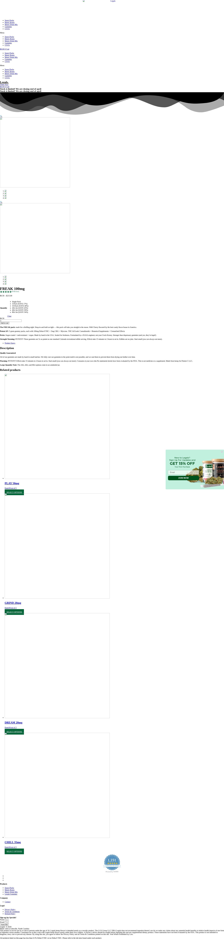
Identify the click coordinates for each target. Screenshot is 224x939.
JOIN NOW (183, 478)
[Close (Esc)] (221, 2)
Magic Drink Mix (11, 25)
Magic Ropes (9, 22)
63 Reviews (15, 291)
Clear (9, 316)
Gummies (8, 27)
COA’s (7, 29)
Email (2, 922)
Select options (14, 492)
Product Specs (10, 343)
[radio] (20, 302)
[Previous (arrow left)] (4, 469)
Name (2, 920)
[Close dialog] (222, 452)
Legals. (4, 82)
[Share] (216, 2)
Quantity (3, 308)
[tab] (114, 343)
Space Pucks (9, 20)
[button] (112, 33)
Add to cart (4, 323)
